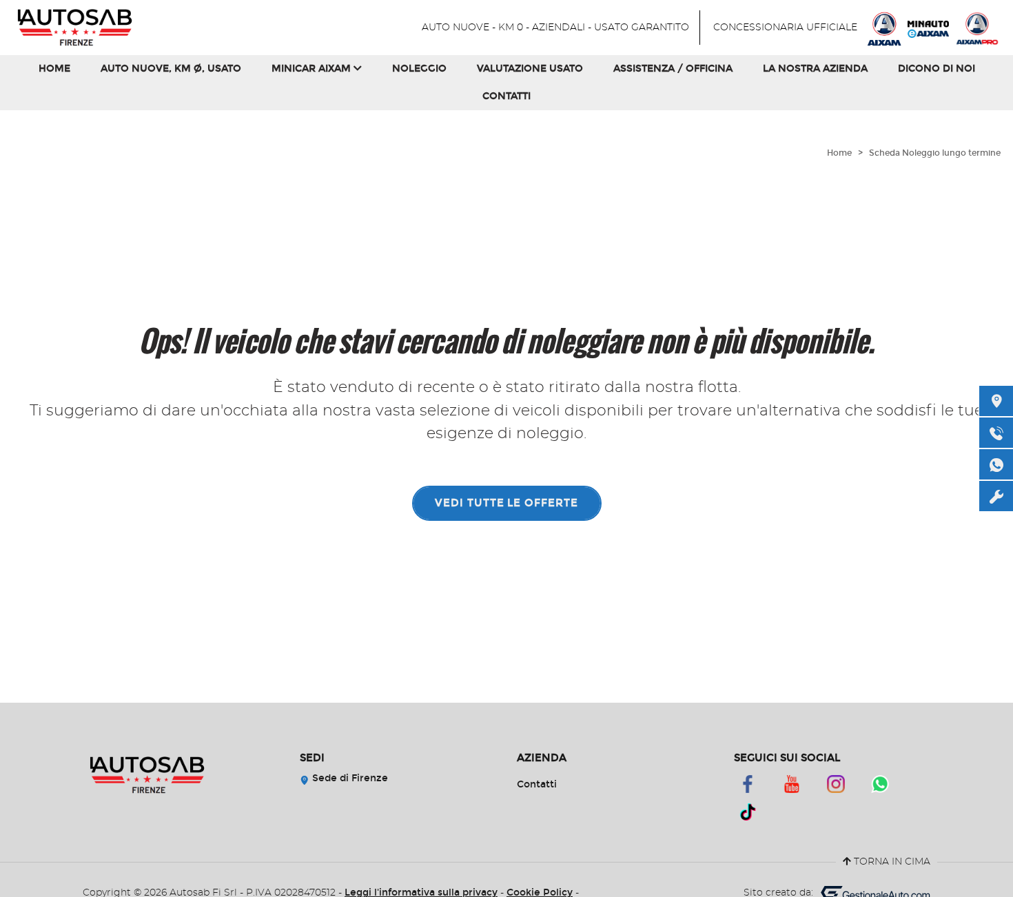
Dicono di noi (936, 68)
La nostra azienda (815, 68)
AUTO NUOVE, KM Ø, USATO (171, 68)
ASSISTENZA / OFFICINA (673, 68)
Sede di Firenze (348, 778)
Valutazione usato (530, 68)
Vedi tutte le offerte (506, 503)
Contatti (506, 96)
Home (54, 68)
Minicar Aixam (313, 68)
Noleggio (419, 68)
